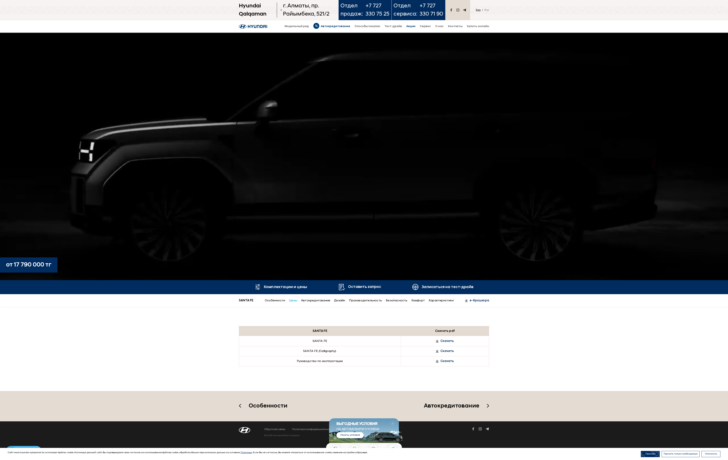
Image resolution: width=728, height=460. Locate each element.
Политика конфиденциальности (313, 429)
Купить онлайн (478, 26)
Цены (293, 300)
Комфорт (418, 300)
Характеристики (441, 300)
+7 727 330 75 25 (377, 10)
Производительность (365, 300)
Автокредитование (315, 300)
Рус (487, 10)
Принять (650, 454)
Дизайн (339, 300)
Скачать (447, 341)
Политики (246, 452)
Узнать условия (350, 435)
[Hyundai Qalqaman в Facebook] (451, 10)
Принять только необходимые (680, 454)
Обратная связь (275, 429)
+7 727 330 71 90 (431, 10)
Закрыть (393, 423)
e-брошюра (479, 300)
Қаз (478, 10)
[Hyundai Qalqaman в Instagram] (458, 10)
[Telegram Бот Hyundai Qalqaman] (464, 10)
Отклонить (711, 454)
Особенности (275, 300)
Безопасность (396, 300)
